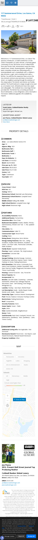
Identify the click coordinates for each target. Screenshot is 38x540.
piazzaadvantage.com (9, 485)
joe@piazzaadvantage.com (11, 120)
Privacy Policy (22, 526)
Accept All (31, 536)
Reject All (21, 536)
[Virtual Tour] (16, 3)
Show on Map (20, 399)
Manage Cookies (9, 536)
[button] (2, 538)
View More (6, 122)
